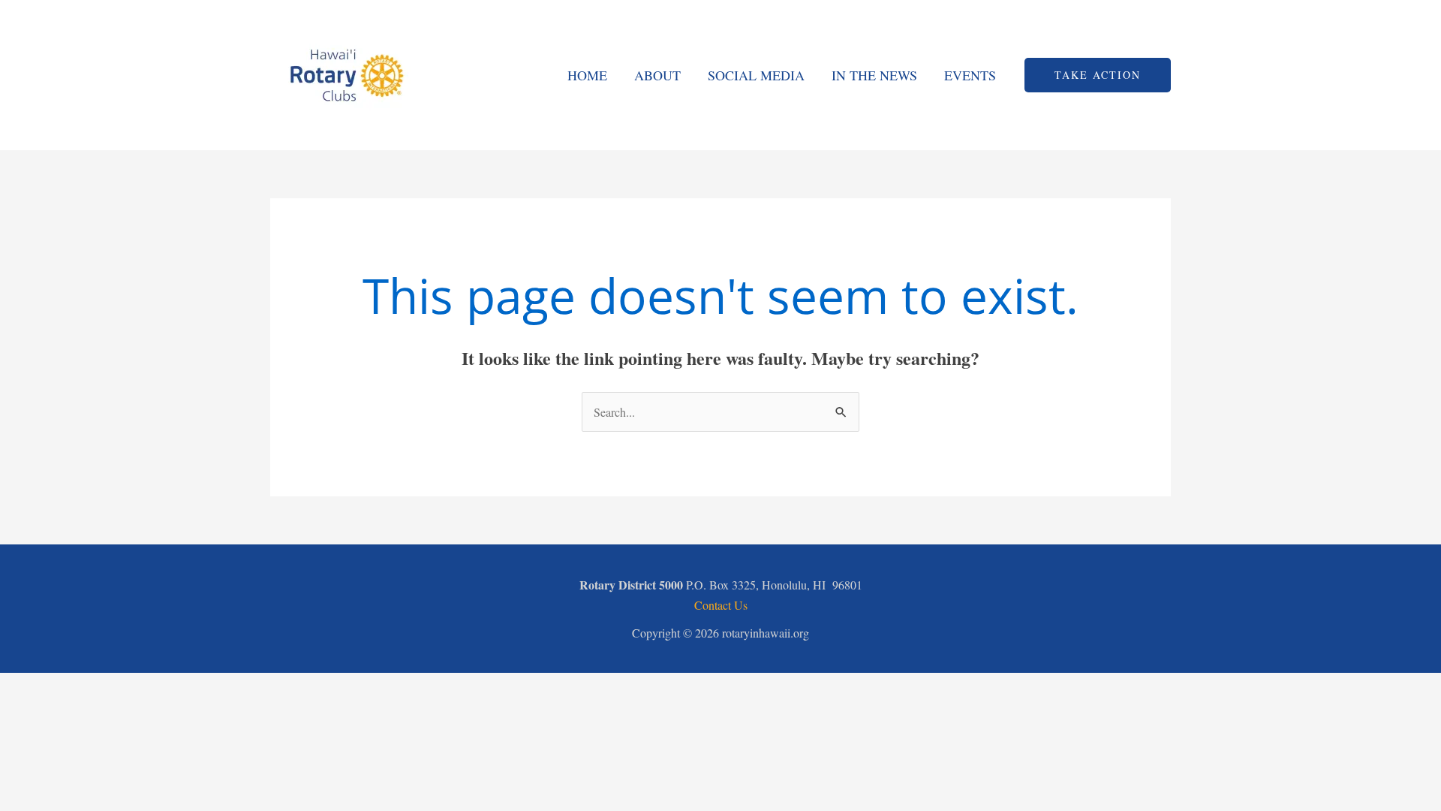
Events (970, 75)
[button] (1097, 75)
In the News (874, 75)
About (657, 75)
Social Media (756, 75)
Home (587, 75)
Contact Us (721, 605)
